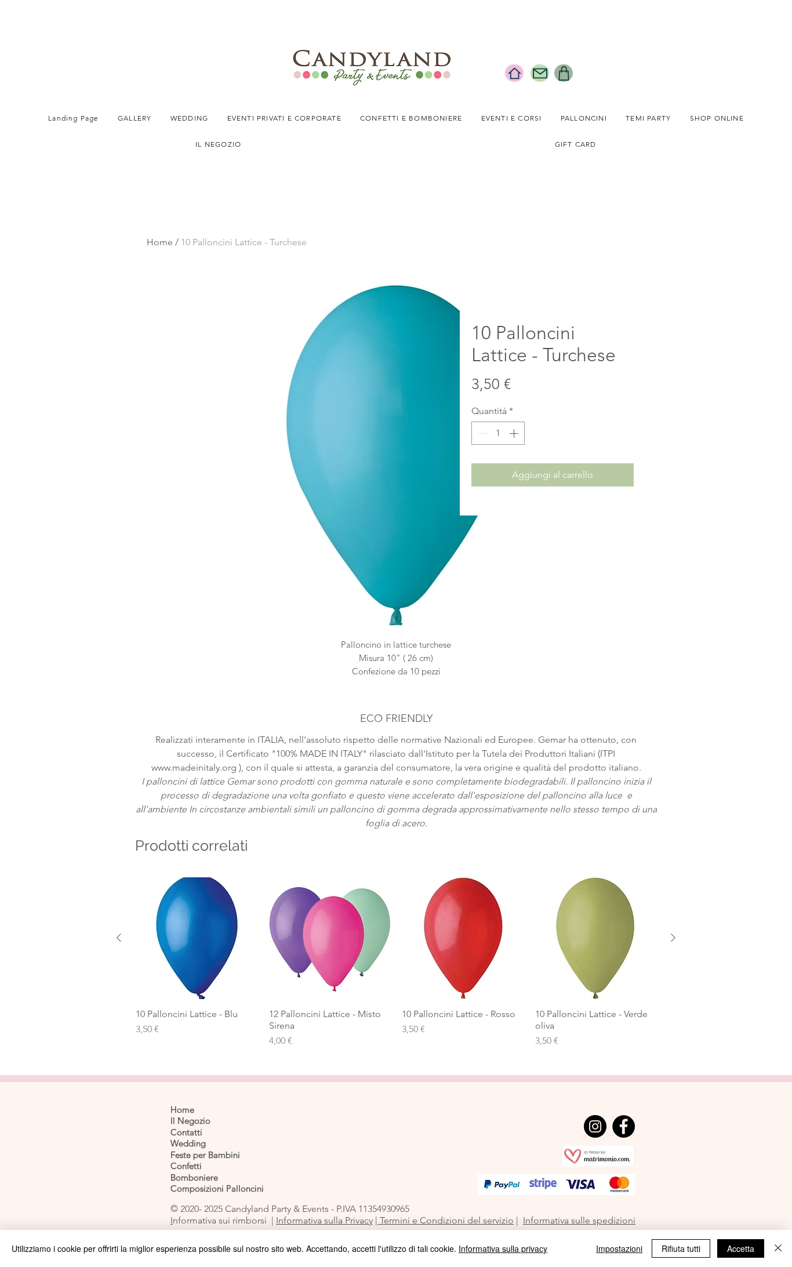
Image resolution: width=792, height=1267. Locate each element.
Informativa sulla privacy (503, 1248)
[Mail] (540, 73)
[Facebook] (623, 1126)
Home (160, 242)
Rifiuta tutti (681, 1248)
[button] (190, 118)
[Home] (514, 73)
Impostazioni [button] (619, 1248)
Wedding (188, 1143)
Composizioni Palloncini (217, 1188)
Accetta (740, 1248)
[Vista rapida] (196, 938)
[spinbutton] (498, 433)
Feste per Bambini (205, 1154)
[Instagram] (595, 1126)
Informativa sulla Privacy (324, 1220)
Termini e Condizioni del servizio (445, 1220)
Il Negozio (190, 1120)
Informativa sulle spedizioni (579, 1220)
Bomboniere (194, 1177)
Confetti (186, 1165)
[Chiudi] (778, 1248)
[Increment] (515, 433)
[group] (396, 962)
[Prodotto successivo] (673, 938)
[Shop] (563, 73)
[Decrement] (481, 433)
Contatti (186, 1132)
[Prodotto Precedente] (119, 938)
